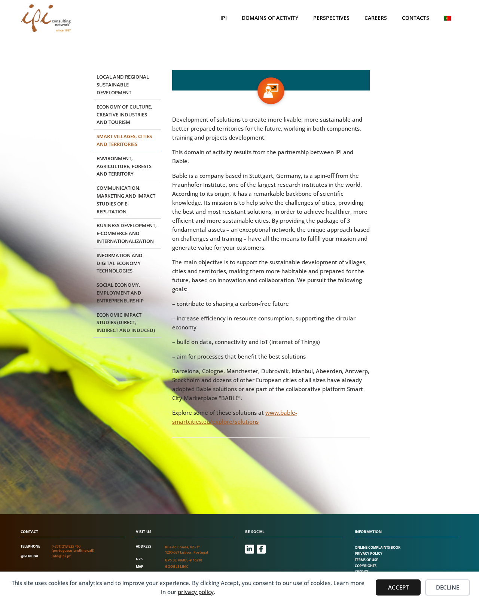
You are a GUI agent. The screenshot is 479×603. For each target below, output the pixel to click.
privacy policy (196, 592)
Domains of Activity (270, 17)
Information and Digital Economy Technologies (120, 263)
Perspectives (331, 17)
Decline (447, 587)
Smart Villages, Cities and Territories (124, 140)
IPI (223, 17)
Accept (398, 587)
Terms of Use (366, 559)
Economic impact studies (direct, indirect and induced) (126, 322)
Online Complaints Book (377, 547)
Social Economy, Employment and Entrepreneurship (120, 292)
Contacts (415, 17)
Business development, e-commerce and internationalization (127, 233)
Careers (375, 17)
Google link (176, 566)
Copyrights (365, 565)
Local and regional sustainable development (123, 84)
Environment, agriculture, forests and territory (124, 166)
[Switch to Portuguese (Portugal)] (447, 18)
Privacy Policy (368, 553)
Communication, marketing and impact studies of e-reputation (126, 199)
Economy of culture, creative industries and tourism (124, 114)
